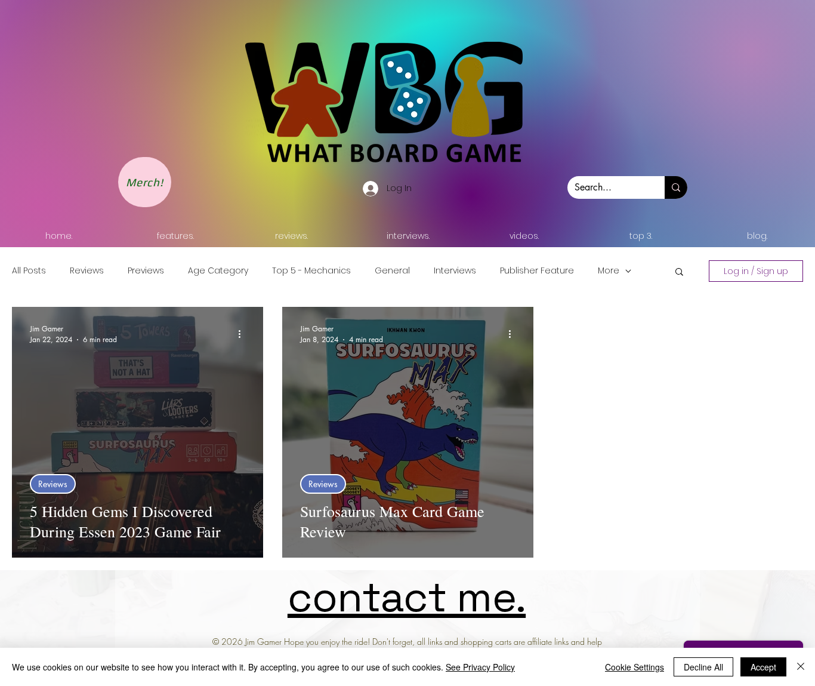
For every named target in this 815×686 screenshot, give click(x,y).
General (392, 270)
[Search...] (676, 187)
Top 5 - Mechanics (311, 270)
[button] (679, 272)
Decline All (703, 667)
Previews (146, 270)
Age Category (218, 270)
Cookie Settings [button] (634, 667)
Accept (763, 667)
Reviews (87, 270)
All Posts (29, 270)
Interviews (455, 270)
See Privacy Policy (480, 667)
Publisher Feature (537, 270)
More (608, 270)
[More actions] (243, 334)
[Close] (801, 666)
